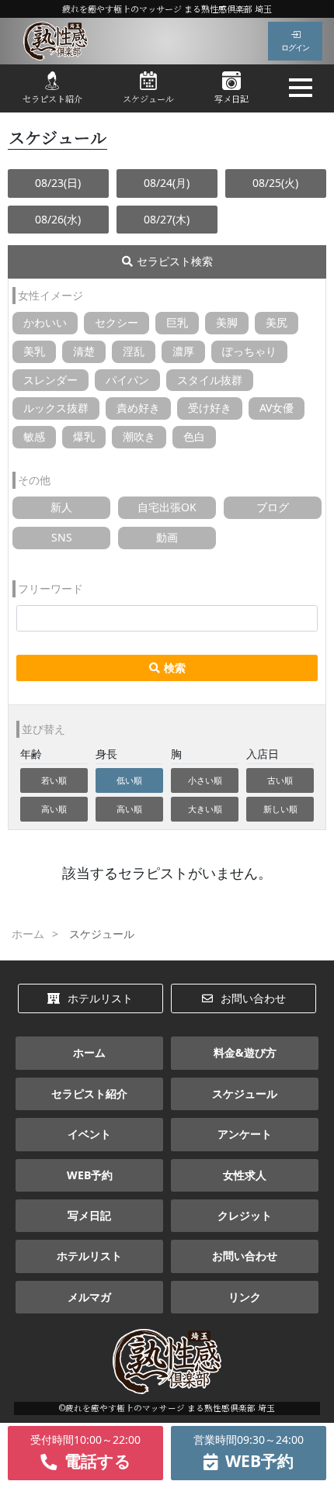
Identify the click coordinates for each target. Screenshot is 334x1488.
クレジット (244, 1215)
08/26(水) (58, 219)
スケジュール (148, 98)
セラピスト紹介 (52, 98)
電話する (85, 1452)
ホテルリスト (100, 998)
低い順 (129, 780)
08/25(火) (275, 182)
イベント (89, 1133)
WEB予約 (90, 1175)
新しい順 (280, 809)
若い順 (54, 780)
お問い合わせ (253, 998)
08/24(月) (167, 182)
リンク (244, 1296)
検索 (175, 667)
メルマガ (89, 1296)
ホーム (89, 1052)
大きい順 (205, 809)
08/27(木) (167, 219)
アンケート (244, 1133)
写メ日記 (231, 98)
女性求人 (244, 1175)
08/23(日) (58, 182)
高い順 (54, 809)
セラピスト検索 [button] (175, 261)
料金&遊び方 (245, 1052)
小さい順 (205, 780)
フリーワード (50, 588)
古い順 (280, 780)
